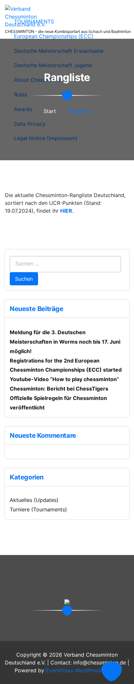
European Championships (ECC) (53, 36)
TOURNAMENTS (34, 21)
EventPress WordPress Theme (82, 670)
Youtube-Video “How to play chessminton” (64, 379)
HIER (66, 210)
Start (50, 111)
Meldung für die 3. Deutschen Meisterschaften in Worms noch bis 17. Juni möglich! (65, 341)
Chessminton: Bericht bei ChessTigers (59, 388)
